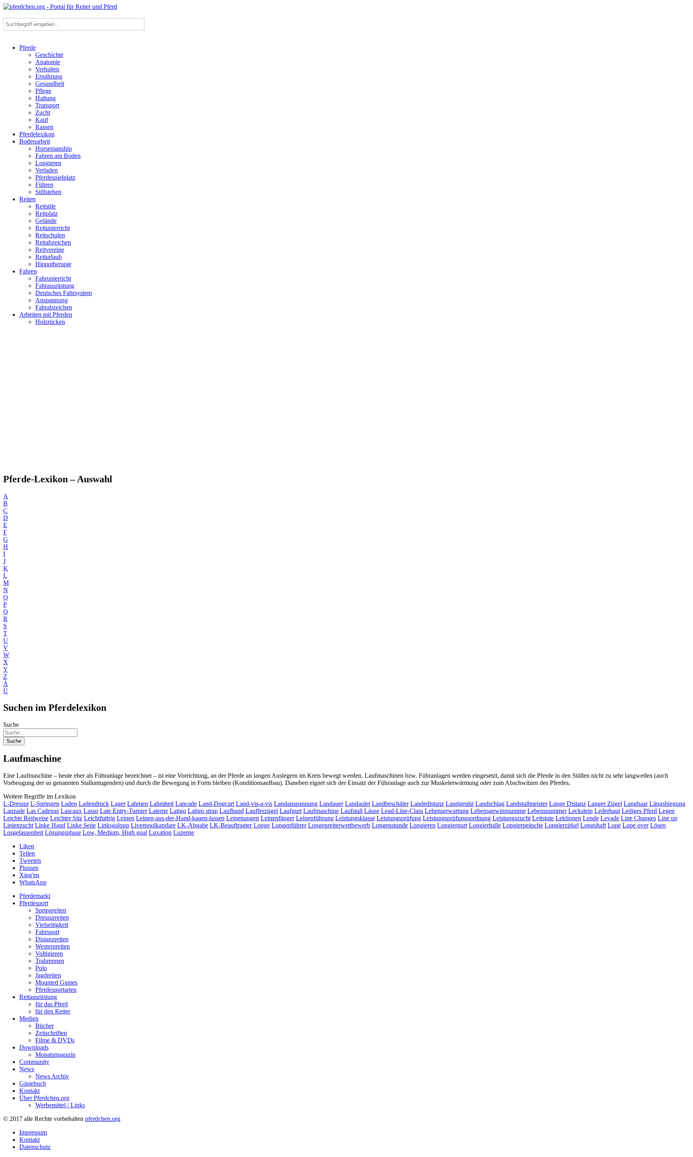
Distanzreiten (52, 939)
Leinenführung (315, 818)
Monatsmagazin (55, 1054)
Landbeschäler (390, 803)
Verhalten (47, 69)
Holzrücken (50, 321)
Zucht (42, 112)
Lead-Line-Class (402, 810)
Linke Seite (81, 825)
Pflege (43, 90)
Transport (47, 105)
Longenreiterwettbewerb (339, 825)
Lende (591, 818)
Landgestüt (460, 803)
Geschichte (49, 54)
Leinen (125, 818)
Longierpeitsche (523, 825)
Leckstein (580, 810)
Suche (11, 724)
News (26, 1069)
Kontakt (29, 1090)
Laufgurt (291, 810)
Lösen (658, 825)
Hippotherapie (53, 264)
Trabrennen (49, 960)
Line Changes (638, 818)
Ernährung (48, 76)
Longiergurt (452, 825)
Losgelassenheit (23, 832)
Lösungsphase (63, 832)
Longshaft (593, 825)
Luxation (160, 832)
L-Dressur (16, 803)
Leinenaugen (242, 818)
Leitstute (543, 818)
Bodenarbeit (34, 141)
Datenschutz (35, 1146)
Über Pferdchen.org (44, 1097)
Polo (41, 968)
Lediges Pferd (639, 810)
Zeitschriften (51, 1033)
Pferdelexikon (37, 134)
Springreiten (50, 910)
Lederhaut (607, 810)
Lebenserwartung (447, 810)
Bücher (44, 1025)
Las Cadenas (42, 810)
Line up (667, 818)
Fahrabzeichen (53, 307)
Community (34, 1061)
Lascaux (71, 810)
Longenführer (289, 825)
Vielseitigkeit (51, 924)
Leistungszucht (511, 818)
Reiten (27, 199)
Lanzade (14, 810)
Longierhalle (485, 825)
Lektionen (568, 818)
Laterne (158, 810)
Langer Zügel (605, 803)
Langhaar (636, 803)
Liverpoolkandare (153, 825)
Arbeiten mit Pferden (45, 314)
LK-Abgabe (192, 825)
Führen (44, 184)
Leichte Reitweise (26, 818)
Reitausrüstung (38, 996)
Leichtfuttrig (99, 818)
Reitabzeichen (53, 242)
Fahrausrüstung (54, 285)
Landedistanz (427, 803)
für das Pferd (51, 1004)
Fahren (28, 271)
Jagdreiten (48, 975)
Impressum (33, 1132)
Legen (667, 810)
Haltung (45, 98)
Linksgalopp (113, 825)
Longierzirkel (562, 825)
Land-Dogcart (216, 803)
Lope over (635, 825)
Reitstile (45, 206)
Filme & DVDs (55, 1040)
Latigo (178, 810)
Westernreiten (52, 946)
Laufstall (351, 810)
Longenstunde (390, 825)
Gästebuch (32, 1083)
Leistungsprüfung (399, 818)
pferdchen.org (102, 1118)
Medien (28, 1018)
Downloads (34, 1047)
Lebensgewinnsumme (498, 810)
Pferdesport (33, 903)
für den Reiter (52, 1011)
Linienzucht (18, 825)
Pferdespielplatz (55, 177)
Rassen (44, 126)
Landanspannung (296, 803)
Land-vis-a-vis (254, 803)
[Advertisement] (346, 402)
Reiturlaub (48, 256)
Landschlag (490, 803)
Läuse (371, 810)
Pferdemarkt (34, 895)
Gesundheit (49, 83)
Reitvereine (49, 249)
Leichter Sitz (66, 818)
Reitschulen (50, 235)
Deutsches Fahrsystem (63, 292)
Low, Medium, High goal (115, 832)
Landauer (331, 803)
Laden (69, 803)
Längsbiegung (667, 803)
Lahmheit (162, 803)
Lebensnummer (547, 810)
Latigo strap (203, 810)
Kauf (41, 119)
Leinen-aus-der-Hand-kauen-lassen (180, 818)
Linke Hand (50, 825)
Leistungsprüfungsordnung (457, 818)
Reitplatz (46, 213)
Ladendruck (94, 803)
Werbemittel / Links (60, 1105)
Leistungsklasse (355, 818)
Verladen (46, 170)
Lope (614, 825)
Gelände (46, 220)
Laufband (231, 810)
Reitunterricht (52, 228)
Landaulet (357, 803)
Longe (261, 825)
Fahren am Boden (58, 155)
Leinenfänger (277, 818)
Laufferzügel (261, 810)
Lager (118, 803)
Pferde (27, 47)
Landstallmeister (526, 803)
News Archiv (52, 1076)
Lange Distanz (567, 803)
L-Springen (44, 803)
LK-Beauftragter (231, 825)
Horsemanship (53, 148)
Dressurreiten (52, 917)
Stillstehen (48, 191)
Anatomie (47, 62)
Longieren (48, 163)
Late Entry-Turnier (123, 810)
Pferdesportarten (56, 989)
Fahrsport (47, 931)
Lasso (90, 810)
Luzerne (183, 832)
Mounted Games (56, 982)
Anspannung (51, 300)
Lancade (186, 803)
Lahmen (137, 803)
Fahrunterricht (53, 278)
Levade (609, 818)
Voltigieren (49, 953)
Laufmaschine (321, 810)
